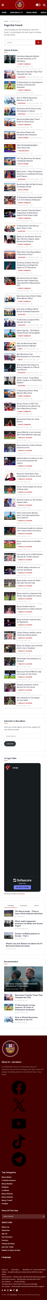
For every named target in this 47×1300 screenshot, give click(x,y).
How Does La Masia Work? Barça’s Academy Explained (28, 310)
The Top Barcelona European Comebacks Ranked (29, 159)
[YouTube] (19, 1132)
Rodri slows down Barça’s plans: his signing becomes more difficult (28, 515)
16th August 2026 (23, 205)
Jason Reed (21, 77)
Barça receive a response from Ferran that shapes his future (29, 594)
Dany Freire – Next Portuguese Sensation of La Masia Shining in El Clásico (30, 173)
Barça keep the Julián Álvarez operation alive (29, 446)
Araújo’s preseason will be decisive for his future (27, 685)
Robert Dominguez (24, 64)
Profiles (5, 1204)
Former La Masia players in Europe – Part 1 (27, 934)
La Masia (5, 1190)
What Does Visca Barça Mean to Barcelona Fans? (29, 253)
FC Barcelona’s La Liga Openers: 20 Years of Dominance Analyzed (30, 84)
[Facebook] (19, 1096)
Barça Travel (7, 1200)
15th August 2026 (23, 247)
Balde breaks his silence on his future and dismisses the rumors (30, 460)
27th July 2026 (22, 640)
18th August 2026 (23, 153)
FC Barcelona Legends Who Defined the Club (28, 320)
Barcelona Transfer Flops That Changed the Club (29, 72)
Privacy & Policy (8, 1243)
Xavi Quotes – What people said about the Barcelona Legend (23, 1286)
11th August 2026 (23, 304)
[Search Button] (38, 42)
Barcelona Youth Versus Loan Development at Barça (29, 109)
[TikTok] (19, 1149)
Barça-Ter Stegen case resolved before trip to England (29, 646)
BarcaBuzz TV (16, 12)
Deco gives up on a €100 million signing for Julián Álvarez (30, 555)
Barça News (31, 12)
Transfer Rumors (9, 1180)
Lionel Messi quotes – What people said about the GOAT (21, 1279)
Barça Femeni (7, 1197)
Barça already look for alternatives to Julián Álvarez (29, 607)
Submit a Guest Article (11, 1250)
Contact (5, 1240)
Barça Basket (7, 1184)
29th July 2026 (22, 536)
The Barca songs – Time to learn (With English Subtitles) (29, 912)
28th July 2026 (22, 588)
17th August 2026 (23, 166)
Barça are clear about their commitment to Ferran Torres (29, 474)
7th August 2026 (23, 338)
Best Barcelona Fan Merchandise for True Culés (28, 355)
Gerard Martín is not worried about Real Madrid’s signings (29, 433)
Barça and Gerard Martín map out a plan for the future (29, 672)
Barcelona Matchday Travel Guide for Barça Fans (28, 120)
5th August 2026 (30, 349)
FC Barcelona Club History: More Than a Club (28, 227)
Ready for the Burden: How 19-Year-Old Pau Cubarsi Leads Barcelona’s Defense (29, 238)
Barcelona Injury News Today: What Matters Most (29, 297)
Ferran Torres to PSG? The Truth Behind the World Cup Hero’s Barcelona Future (28, 406)
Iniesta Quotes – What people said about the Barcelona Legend (24, 1277)
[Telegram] (19, 1167)
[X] (19, 1114)
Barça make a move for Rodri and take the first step (28, 581)
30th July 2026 (22, 494)
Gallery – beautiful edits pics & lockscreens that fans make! (22, 1272)
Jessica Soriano (23, 138)
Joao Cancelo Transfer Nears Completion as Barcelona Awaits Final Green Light (29, 212)
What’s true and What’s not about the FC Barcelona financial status (24, 944)
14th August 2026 (23, 273)
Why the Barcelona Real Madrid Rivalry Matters (27, 344)
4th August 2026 (30, 359)
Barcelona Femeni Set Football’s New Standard (27, 133)
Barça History (7, 1194)
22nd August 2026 (23, 66)
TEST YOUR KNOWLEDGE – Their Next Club (28, 146)
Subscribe (10, 744)
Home (4, 12)
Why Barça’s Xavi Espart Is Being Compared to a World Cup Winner (28, 367)
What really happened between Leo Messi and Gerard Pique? (29, 923)
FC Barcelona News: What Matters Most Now (27, 391)
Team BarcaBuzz (23, 151)
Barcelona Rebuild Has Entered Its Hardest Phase (29, 185)
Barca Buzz (15, 1269)
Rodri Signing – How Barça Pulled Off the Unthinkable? (28, 331)
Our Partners (7, 1237)
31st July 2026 (22, 440)
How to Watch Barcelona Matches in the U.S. (27, 99)
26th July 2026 (22, 693)
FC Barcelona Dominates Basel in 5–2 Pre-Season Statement (29, 198)
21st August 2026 (33, 103)
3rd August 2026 (33, 372)
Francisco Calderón (25, 437)
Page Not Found (15, 21)
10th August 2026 (33, 325)
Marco (20, 349)
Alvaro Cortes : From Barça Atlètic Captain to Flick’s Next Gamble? (29, 380)
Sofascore (21, 894)
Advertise (6, 1230)
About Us (5, 1227)
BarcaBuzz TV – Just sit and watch (34, 1269)
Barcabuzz (13, 1295)
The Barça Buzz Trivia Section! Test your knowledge (19, 1284)
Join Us (4, 1234)
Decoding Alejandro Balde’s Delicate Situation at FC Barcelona (28, 58)
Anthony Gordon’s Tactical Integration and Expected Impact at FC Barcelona (28, 265)
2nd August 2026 (23, 398)
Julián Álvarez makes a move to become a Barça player (29, 633)
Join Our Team (7, 1247)
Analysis (5, 1187)
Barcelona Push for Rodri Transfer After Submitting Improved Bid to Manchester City (28, 281)
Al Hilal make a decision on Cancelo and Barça (28, 568)
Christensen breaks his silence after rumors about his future (30, 529)
